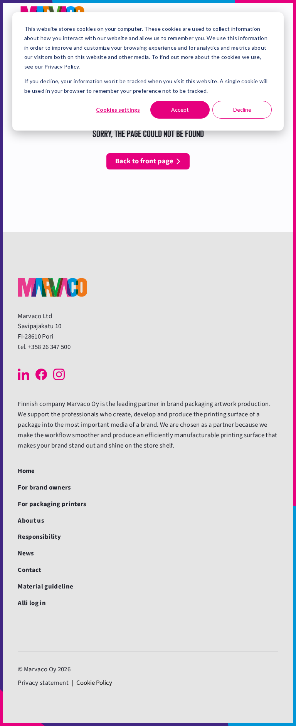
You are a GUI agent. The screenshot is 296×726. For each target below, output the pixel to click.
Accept (180, 109)
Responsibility (39, 537)
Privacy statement (43, 682)
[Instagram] (59, 374)
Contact (29, 570)
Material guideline (45, 586)
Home (26, 471)
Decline (242, 109)
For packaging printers (52, 504)
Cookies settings (118, 109)
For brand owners (44, 487)
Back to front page (144, 161)
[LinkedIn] (23, 374)
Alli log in (32, 603)
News (26, 553)
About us (31, 520)
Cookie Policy (94, 682)
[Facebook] (41, 374)
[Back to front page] (52, 287)
